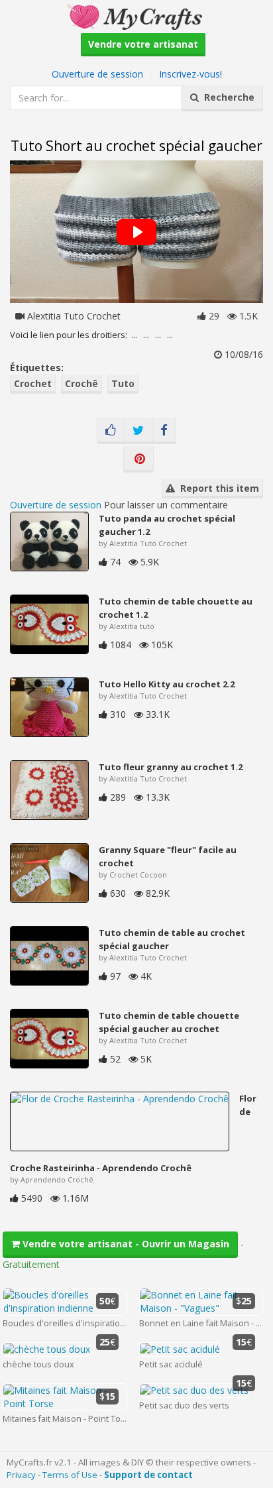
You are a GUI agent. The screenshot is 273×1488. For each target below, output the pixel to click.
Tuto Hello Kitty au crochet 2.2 (167, 684)
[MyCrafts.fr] (136, 15)
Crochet (33, 383)
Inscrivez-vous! (190, 74)
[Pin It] (138, 459)
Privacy (21, 1475)
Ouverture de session (97, 74)
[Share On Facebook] (164, 431)
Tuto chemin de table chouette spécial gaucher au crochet (169, 1022)
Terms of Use (69, 1475)
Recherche (226, 97)
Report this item (217, 488)
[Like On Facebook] (111, 431)
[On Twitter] (138, 431)
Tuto (123, 383)
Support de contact (148, 1475)
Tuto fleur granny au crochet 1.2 (171, 767)
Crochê (81, 383)
